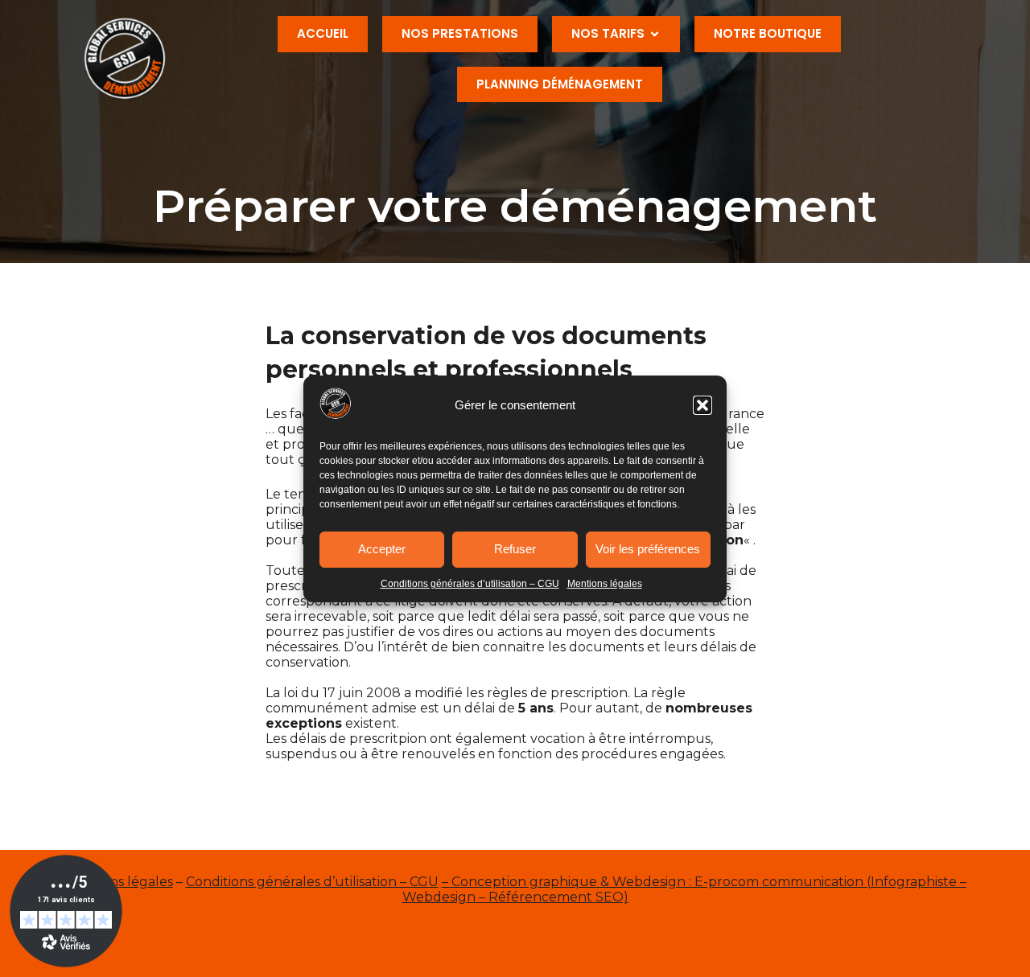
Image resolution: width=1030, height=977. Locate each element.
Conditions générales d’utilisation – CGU (470, 583)
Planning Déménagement (559, 84)
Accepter (382, 549)
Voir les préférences (647, 549)
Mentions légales (604, 583)
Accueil (322, 33)
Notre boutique (768, 33)
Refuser (515, 549)
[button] (702, 405)
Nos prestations (460, 33)
